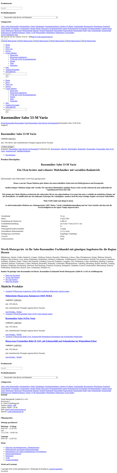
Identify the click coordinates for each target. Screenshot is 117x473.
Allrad (32, 26)
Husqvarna (45, 28)
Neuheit (42, 31)
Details (19, 312)
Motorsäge (18, 31)
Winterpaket (59, 33)
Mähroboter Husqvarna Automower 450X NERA (28, 296)
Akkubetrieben (24, 26)
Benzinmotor (88, 26)
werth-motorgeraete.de (15, 412)
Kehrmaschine (73, 28)
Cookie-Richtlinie (11, 460)
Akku (3, 26)
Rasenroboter (68, 31)
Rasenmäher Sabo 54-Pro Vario (20, 318)
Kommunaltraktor (94, 28)
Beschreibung (10, 155)
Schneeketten (96, 31)
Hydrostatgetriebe (55, 28)
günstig (32, 28)
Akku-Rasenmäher (12, 26)
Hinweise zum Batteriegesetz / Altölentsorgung (22, 447)
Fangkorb (106, 26)
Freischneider (6, 28)
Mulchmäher (72, 149)
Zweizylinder (69, 33)
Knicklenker (83, 28)
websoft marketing (55, 469)
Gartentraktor (24, 28)
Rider (85, 31)
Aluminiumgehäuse (52, 26)
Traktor (28, 33)
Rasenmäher (58, 31)
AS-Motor (69, 26)
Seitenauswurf (6, 33)
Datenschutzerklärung (13, 454)
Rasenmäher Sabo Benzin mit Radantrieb (24, 149)
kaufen (65, 28)
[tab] (60, 155)
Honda (38, 28)
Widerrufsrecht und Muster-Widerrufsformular (22, 450)
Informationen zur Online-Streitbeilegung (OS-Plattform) (25, 452)
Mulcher (36, 31)
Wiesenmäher (40, 33)
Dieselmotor (98, 26)
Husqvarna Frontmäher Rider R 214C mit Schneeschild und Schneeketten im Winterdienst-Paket (51, 341)
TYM (33, 33)
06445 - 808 (11, 405)
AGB (7, 458)
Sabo (89, 31)
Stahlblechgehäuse (18, 33)
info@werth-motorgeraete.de (42, 37)
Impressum (9, 456)
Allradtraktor (40, 26)
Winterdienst (50, 33)
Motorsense (9, 31)
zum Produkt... (10, 312)
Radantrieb (49, 31)
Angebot (62, 26)
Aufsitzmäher (78, 26)
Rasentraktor (77, 31)
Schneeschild (106, 31)
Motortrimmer (27, 31)
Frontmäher (15, 28)
